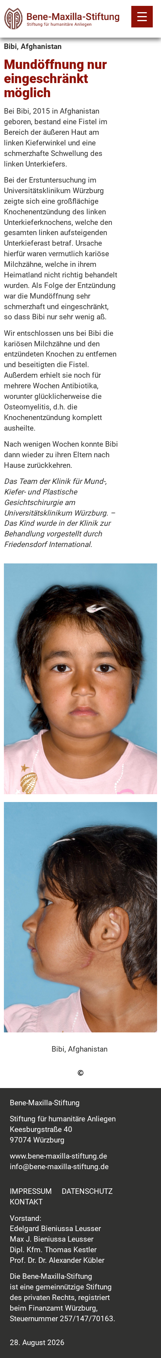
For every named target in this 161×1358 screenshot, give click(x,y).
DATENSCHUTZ (87, 1191)
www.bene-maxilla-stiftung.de (58, 1156)
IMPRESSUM (31, 1191)
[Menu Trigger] (142, 16)
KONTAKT (26, 1201)
